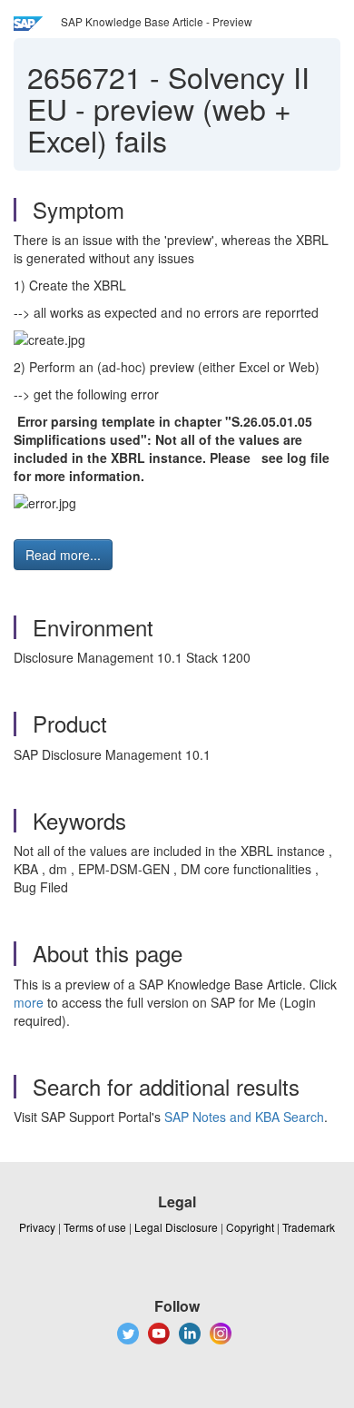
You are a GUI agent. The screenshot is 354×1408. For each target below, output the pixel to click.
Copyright (250, 1227)
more (29, 1002)
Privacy (37, 1227)
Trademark (308, 1227)
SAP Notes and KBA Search (244, 1117)
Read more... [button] (63, 555)
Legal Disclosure (176, 1227)
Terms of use (95, 1227)
